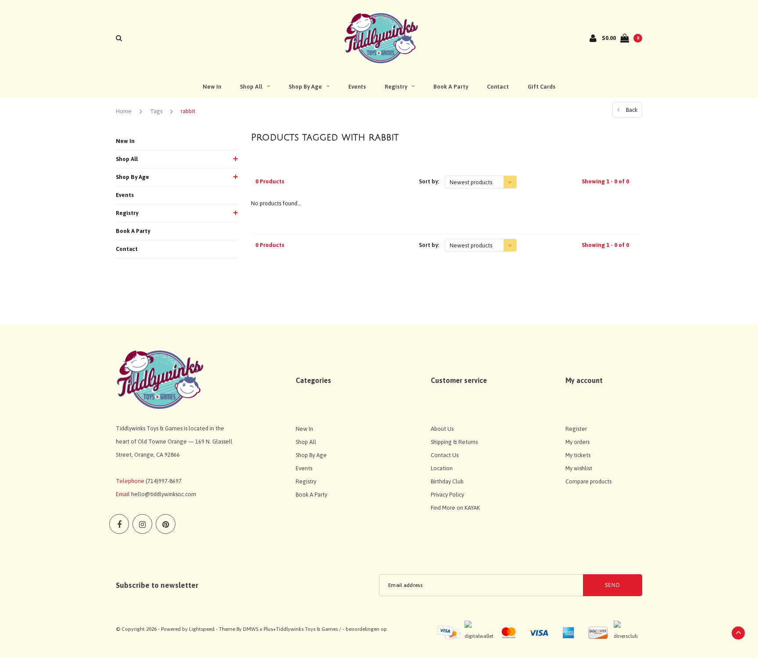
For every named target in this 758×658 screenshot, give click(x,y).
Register (576, 429)
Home (124, 111)
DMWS (250, 629)
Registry (396, 86)
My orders (577, 442)
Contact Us (444, 455)
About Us (442, 429)
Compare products (588, 481)
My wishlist (578, 468)
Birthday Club (447, 481)
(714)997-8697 (164, 481)
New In (212, 86)
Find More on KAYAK (455, 507)
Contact (498, 86)
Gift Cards (541, 86)
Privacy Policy (447, 494)
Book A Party (450, 86)
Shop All (251, 86)
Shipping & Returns (454, 442)
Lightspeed (202, 629)
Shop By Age (305, 86)
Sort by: (429, 181)
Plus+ (270, 629)
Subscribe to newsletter (157, 585)
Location (442, 468)
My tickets (577, 455)
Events (357, 86)
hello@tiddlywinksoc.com (163, 494)
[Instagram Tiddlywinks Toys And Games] (142, 524)
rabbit (188, 111)
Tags (156, 111)
